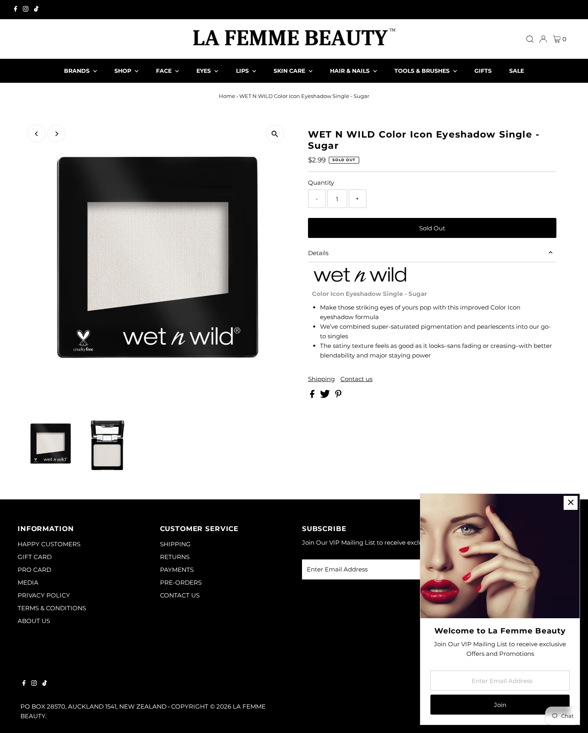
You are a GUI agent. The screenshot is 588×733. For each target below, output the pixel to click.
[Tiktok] (36, 9)
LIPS (243, 70)
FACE (164, 70)
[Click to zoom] (275, 134)
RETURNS (175, 557)
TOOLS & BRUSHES (422, 70)
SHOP (123, 70)
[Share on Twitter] (326, 395)
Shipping (321, 379)
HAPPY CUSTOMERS (49, 544)
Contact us (356, 379)
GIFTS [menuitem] (483, 70)
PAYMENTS (177, 569)
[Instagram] (25, 9)
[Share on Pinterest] (338, 395)
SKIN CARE (290, 70)
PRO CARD (34, 569)
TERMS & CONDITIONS (52, 608)
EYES (204, 70)
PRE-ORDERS (181, 582)
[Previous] (37, 134)
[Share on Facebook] (313, 395)
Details (318, 253)
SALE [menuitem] (516, 70)
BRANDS (77, 70)
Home (227, 96)
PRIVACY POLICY (44, 595)
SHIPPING (175, 544)
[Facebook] (15, 9)
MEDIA (28, 582)
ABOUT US (34, 621)
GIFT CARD (35, 557)
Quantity (321, 182)
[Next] (56, 134)
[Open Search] (530, 39)
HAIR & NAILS (350, 70)
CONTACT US (180, 595)
